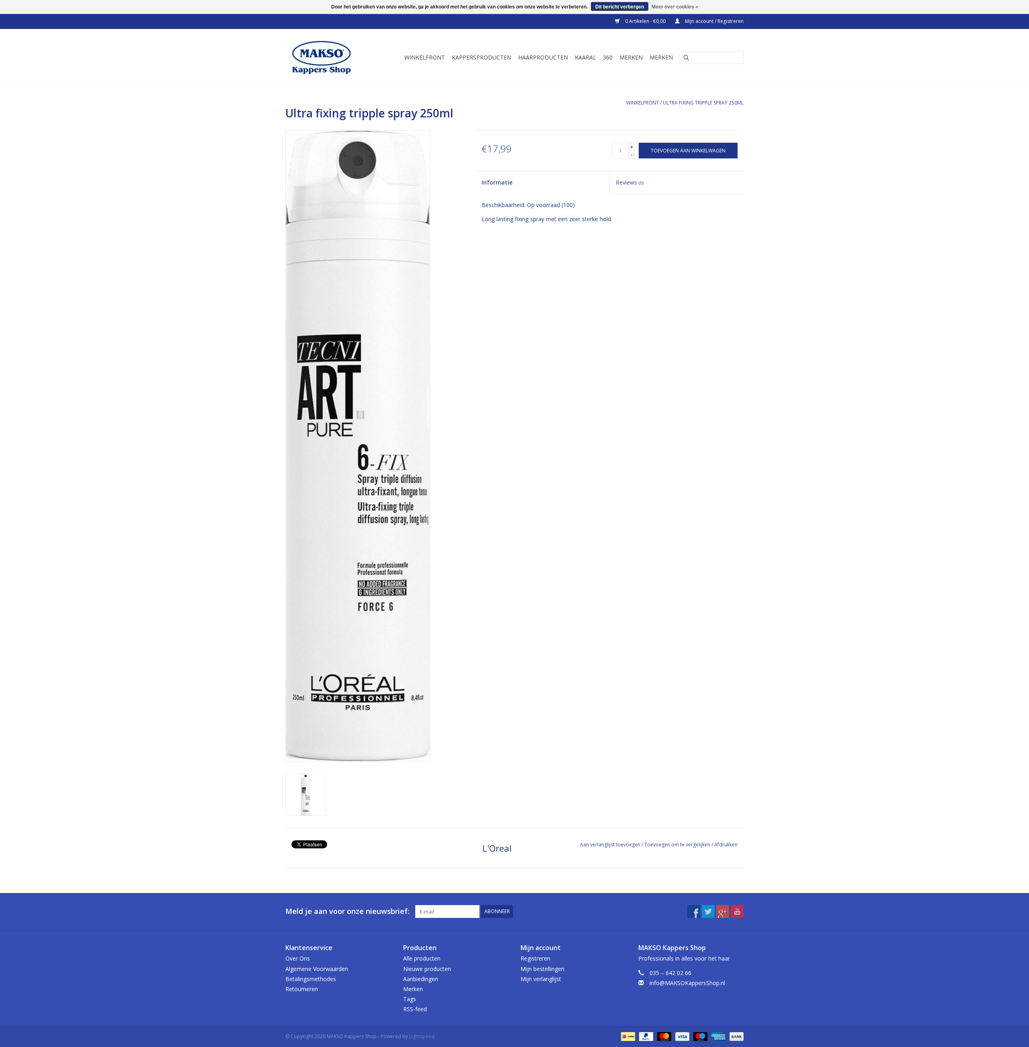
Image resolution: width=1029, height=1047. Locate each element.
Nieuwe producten (427, 969)
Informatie (497, 182)
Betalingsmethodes (310, 979)
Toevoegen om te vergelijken (677, 844)
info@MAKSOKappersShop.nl (687, 983)
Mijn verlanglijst (541, 979)
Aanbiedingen (420, 979)
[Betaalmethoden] (627, 1036)
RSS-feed (415, 1009)
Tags (409, 999)
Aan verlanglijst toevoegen (610, 844)
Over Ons (297, 958)
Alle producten (422, 958)
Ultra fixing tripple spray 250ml (703, 102)
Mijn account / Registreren (714, 21)
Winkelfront (424, 57)
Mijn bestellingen (542, 969)
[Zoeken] (683, 58)
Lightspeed (422, 1036)
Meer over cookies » (675, 7)
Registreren (535, 958)
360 (608, 57)
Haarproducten (543, 57)
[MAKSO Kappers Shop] (325, 57)
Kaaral (585, 57)
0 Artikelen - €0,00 (645, 21)
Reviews (630, 182)
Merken (631, 57)
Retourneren (301, 989)
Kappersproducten (481, 57)
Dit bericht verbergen (619, 7)
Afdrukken (726, 844)
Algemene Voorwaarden (316, 969)
